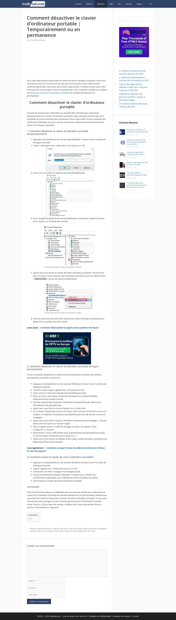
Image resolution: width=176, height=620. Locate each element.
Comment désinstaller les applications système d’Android (69, 327)
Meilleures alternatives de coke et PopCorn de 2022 (137, 163)
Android (89, 4)
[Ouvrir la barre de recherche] (150, 4)
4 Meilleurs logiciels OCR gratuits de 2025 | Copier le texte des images (132, 96)
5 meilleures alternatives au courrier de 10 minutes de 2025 (137, 131)
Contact (128, 4)
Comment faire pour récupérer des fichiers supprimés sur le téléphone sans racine (62, 531)
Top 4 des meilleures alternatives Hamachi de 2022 (137, 174)
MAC (111, 4)
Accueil (78, 4)
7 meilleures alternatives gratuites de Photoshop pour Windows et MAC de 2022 (136, 185)
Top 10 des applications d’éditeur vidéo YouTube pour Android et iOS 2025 (133, 87)
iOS (119, 4)
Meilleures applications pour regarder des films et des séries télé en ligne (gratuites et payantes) (68, 528)
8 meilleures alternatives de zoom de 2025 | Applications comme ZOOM (137, 142)
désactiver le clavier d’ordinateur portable (50, 92)
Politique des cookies (121, 616)
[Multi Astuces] (34, 4)
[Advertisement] (67, 62)
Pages (139, 4)
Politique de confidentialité (100, 616)
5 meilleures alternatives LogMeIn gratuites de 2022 (136, 153)
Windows (101, 4)
